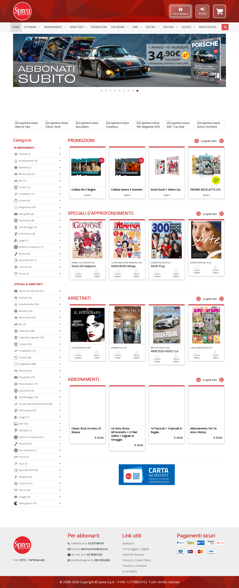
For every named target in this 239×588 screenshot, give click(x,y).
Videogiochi (27, 503)
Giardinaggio (28, 227)
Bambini (25, 167)
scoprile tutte (209, 141)
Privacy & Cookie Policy (136, 560)
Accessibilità (129, 571)
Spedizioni (128, 543)
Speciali (169, 27)
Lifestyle (25, 430)
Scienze (25, 267)
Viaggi (24, 496)
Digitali (151, 27)
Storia (24, 273)
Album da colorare (31, 291)
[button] (219, 13)
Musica (24, 253)
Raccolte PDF (27, 260)
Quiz (23, 463)
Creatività (26, 194)
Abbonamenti (53, 27)
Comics (24, 187)
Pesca (24, 456)
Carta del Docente (133, 554)
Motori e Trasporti (31, 247)
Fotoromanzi (28, 384)
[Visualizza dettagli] (33, 125)
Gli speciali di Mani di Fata (35, 403)
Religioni (25, 476)
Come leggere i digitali (135, 549)
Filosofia (25, 370)
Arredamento (28, 160)
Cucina (24, 200)
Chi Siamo (30, 27)
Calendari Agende (31, 337)
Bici (22, 180)
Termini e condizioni (134, 565)
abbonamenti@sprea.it (94, 549)
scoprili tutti (210, 214)
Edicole (208, 27)
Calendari (118, 27)
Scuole (187, 27)
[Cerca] (225, 27)
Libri (135, 27)
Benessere (27, 174)
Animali (24, 154)
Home (16, 27)
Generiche (26, 220)
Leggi (23, 240)
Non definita (27, 450)
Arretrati (77, 27)
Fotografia (26, 214)
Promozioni (99, 27)
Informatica (27, 233)
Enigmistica (27, 207)
